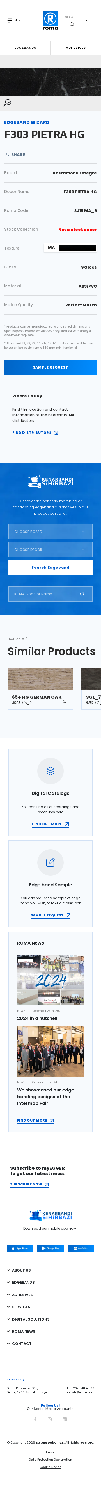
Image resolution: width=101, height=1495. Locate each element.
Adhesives (76, 47)
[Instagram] (50, 1418)
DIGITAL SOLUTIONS (31, 1319)
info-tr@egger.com (80, 1393)
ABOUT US (21, 1270)
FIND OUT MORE (47, 824)
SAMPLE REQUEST (50, 367)
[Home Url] (50, 20)
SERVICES (21, 1307)
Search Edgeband (50, 567)
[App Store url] (20, 1248)
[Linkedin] (65, 1418)
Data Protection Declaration (50, 1459)
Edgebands (25, 47)
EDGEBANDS (23, 1282)
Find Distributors (31, 432)
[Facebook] (35, 1418)
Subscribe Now (26, 1184)
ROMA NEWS (23, 1331)
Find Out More (32, 1120)
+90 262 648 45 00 (80, 1388)
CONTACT (22, 1343)
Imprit (50, 1452)
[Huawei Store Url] (81, 1248)
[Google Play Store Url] (50, 1248)
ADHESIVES (22, 1294)
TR (85, 20)
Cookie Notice (50, 1467)
